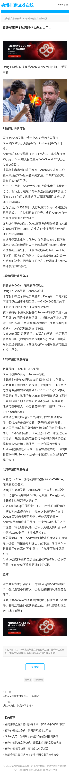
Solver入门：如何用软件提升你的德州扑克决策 (31, 736)
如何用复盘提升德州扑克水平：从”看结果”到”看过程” (35, 724)
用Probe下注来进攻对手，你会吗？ (21, 696)
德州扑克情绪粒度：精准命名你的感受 (26, 748)
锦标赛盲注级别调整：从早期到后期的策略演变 (32, 754)
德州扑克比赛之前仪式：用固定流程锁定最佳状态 (33, 742)
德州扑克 (39, 679)
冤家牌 (28, 679)
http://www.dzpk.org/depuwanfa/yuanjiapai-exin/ (32, 653)
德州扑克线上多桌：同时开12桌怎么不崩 (28, 730)
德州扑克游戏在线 (17, 5)
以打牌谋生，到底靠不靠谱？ (18, 705)
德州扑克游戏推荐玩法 (36, 18)
